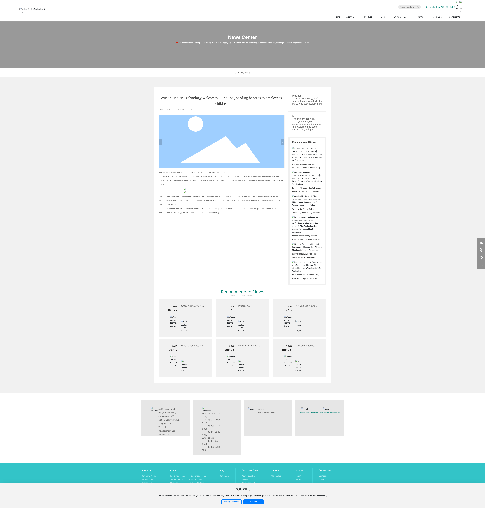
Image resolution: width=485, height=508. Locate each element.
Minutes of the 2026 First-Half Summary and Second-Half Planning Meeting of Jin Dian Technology (306, 257)
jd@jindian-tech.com (266, 412)
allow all (253, 502)
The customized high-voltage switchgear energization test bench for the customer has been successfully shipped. (307, 124)
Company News (226, 43)
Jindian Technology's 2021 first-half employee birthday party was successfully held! (307, 101)
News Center (211, 43)
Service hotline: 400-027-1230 (440, 7)
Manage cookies (231, 502)
